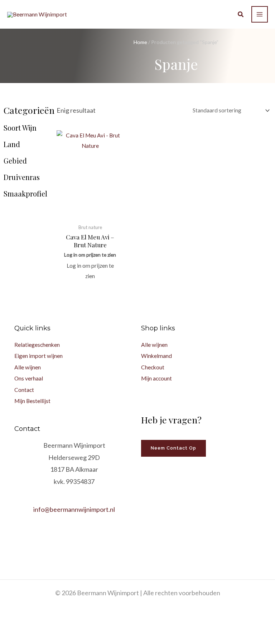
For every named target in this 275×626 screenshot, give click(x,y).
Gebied (15, 160)
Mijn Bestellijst (32, 401)
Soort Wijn (20, 127)
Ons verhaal (28, 378)
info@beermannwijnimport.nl (74, 509)
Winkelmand (156, 356)
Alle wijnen (27, 367)
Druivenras (22, 177)
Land (12, 144)
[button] (241, 15)
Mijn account (156, 378)
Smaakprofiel (25, 193)
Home (140, 42)
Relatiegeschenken (37, 344)
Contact (24, 390)
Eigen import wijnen (38, 356)
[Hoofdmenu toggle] (259, 14)
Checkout (152, 367)
